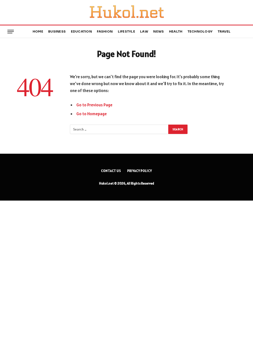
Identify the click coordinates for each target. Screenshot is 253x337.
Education (81, 32)
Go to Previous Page (94, 105)
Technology (200, 32)
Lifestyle (126, 32)
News (158, 32)
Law (144, 32)
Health (176, 32)
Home (38, 32)
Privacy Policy (139, 171)
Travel (224, 32)
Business (57, 32)
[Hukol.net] (126, 12)
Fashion (105, 32)
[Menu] (10, 31)
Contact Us (111, 171)
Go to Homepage (91, 113)
